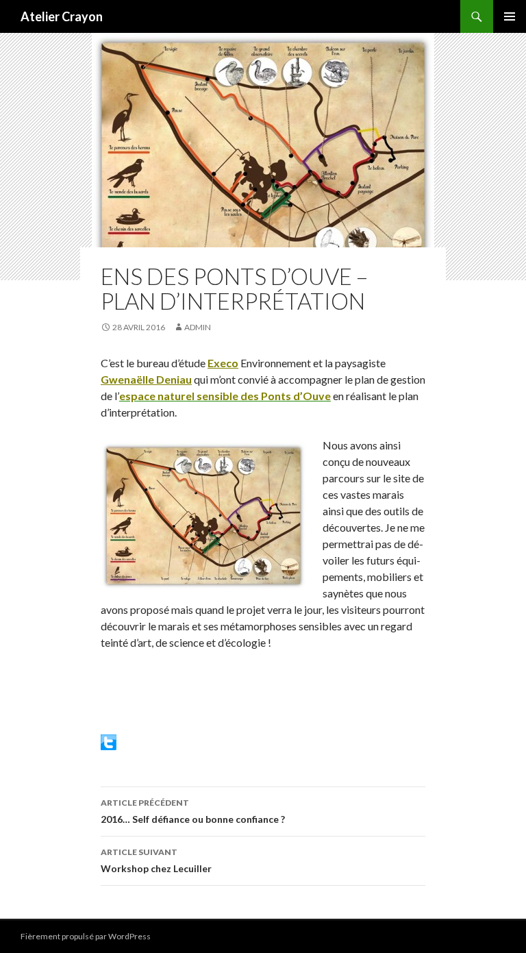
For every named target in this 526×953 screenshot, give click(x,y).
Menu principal (509, 16)
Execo (223, 362)
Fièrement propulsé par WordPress (86, 936)
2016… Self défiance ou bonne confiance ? (193, 811)
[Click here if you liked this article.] (108, 740)
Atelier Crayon (62, 16)
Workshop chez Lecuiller (156, 860)
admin (197, 327)
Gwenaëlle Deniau (146, 379)
